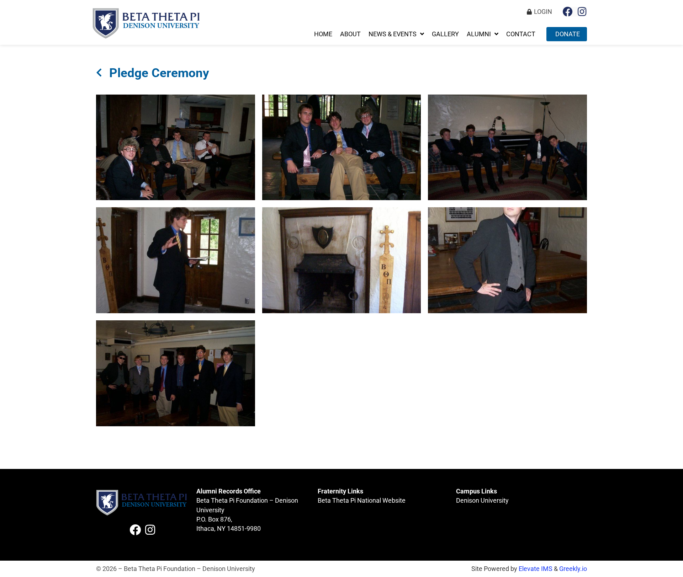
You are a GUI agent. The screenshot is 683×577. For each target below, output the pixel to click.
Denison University (482, 500)
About (350, 34)
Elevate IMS (535, 568)
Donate (567, 34)
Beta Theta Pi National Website (362, 500)
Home (323, 34)
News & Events (393, 34)
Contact (520, 34)
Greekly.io (573, 568)
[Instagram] (582, 12)
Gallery (445, 34)
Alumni (479, 34)
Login (543, 11)
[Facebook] (568, 12)
